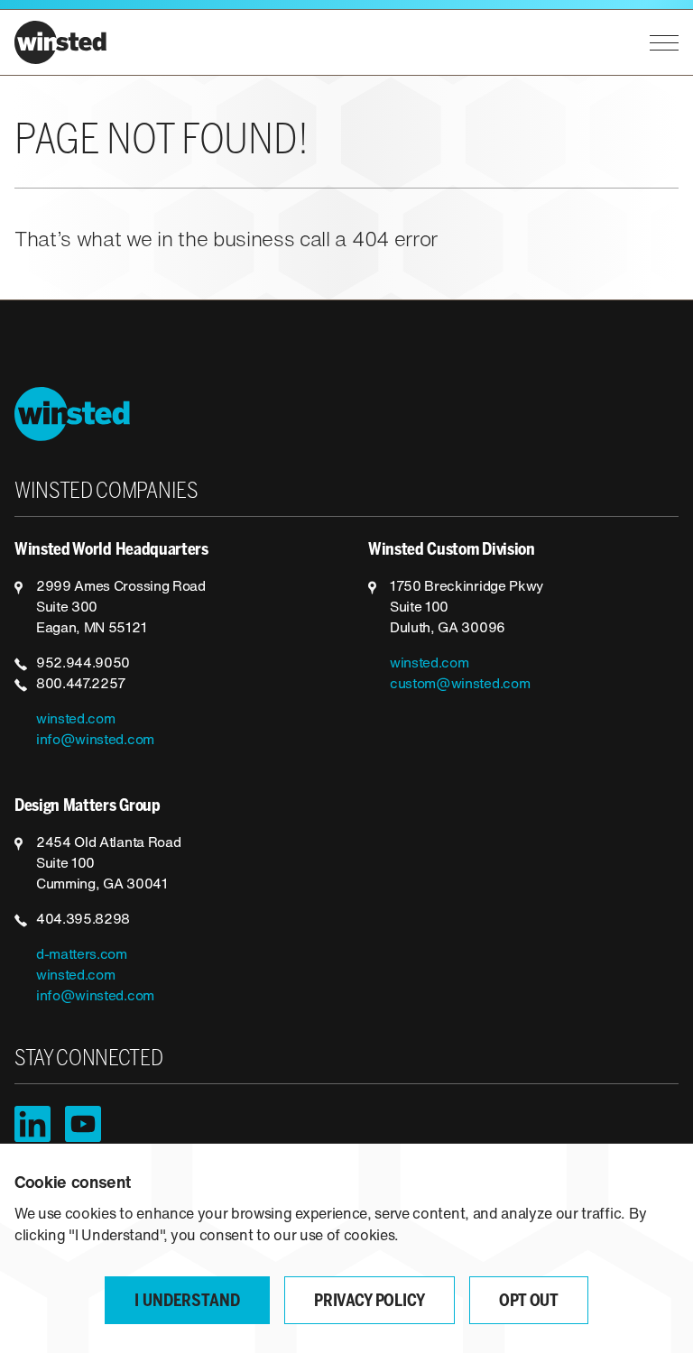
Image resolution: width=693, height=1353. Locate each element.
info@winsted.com (95, 740)
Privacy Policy (369, 1302)
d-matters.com (81, 955)
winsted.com (75, 720)
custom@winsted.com (460, 684)
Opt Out (529, 1302)
